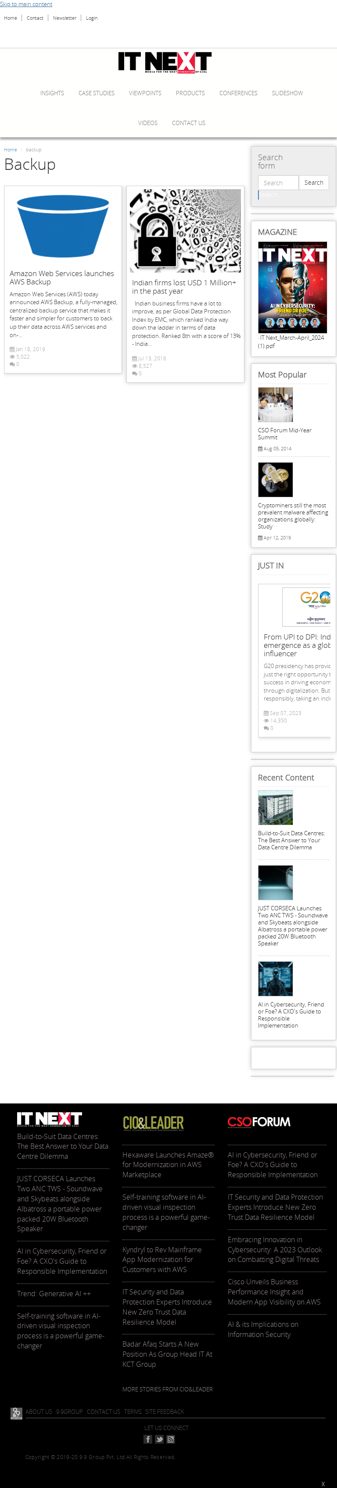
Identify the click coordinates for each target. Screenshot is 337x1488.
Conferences (238, 93)
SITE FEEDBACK (164, 1412)
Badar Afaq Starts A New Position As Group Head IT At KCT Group (167, 1354)
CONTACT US (103, 1412)
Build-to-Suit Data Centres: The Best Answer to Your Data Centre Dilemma (291, 840)
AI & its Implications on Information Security (263, 1329)
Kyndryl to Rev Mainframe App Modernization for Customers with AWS (162, 1260)
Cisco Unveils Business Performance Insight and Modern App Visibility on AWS (274, 1292)
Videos (148, 123)
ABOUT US (38, 1412)
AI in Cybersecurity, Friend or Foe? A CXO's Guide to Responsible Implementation (291, 1014)
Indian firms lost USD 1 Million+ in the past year (184, 286)
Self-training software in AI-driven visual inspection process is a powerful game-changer (60, 1331)
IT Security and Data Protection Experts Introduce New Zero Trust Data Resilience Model (167, 1307)
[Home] (168, 63)
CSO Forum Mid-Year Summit (285, 433)
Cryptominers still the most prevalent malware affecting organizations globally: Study (293, 515)
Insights (52, 93)
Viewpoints (145, 93)
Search (314, 182)
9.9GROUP (69, 1412)
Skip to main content (26, 4)
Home (10, 17)
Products (190, 93)
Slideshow (287, 93)
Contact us (188, 123)
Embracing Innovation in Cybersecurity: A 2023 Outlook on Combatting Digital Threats (275, 1250)
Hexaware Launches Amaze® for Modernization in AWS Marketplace (168, 1165)
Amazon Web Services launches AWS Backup (62, 277)
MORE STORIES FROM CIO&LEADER (167, 1389)
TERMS (133, 1412)
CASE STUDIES (97, 93)
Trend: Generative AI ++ (54, 1293)
